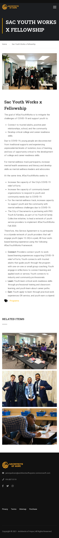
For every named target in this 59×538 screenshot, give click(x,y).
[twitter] (7, 486)
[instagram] (13, 486)
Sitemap (22, 509)
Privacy (5, 509)
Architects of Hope (26, 531)
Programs (14, 300)
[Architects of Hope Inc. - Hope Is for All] (10, 7)
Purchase (33, 509)
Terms (13, 509)
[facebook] (3, 486)
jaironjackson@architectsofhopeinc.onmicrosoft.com (27, 473)
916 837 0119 (10, 479)
